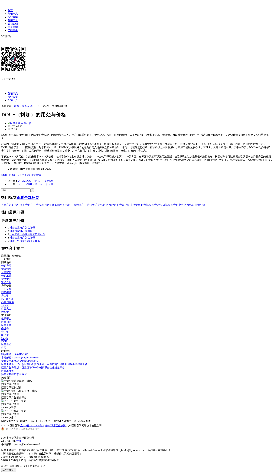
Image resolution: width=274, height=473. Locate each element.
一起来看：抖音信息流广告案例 (27, 234)
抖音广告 (14, 175)
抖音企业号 (177, 204)
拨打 (18, 441)
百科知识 (33, 361)
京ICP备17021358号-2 (32, 425)
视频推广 (79, 204)
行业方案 (13, 17)
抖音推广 (28, 204)
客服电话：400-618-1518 (14, 354)
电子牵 (5, 335)
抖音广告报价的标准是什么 (25, 241)
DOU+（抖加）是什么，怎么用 (35, 184)
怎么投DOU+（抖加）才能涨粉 (35, 180)
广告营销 (100, 204)
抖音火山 (6, 308)
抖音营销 (36, 175)
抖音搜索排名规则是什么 (23, 231)
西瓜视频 (6, 292)
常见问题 (27, 106)
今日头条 (6, 289)
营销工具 (13, 20)
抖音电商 (189, 204)
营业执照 (60, 425)
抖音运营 (157, 204)
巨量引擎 (200, 204)
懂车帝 (5, 312)
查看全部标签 (27, 197)
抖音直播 (49, 204)
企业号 (5, 328)
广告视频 (90, 204)
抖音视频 (146, 204)
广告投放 (39, 204)
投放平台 (6, 318)
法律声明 (50, 425)
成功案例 (13, 23)
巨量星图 (6, 344)
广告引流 (17, 204)
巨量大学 (13, 27)
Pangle (4, 338)
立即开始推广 (9, 470)
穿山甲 (5, 295)
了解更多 (13, 30)
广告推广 (68, 204)
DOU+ (5, 175)
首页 (10, 10)
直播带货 (135, 204)
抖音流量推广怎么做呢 (22, 227)
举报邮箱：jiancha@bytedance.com (20, 357)
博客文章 (6, 361)
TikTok (5, 305)
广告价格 (25, 175)
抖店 (3, 347)
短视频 (167, 204)
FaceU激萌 (7, 299)
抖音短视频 (123, 204)
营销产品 (13, 13)
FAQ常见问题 (19, 361)
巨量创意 (6, 322)
